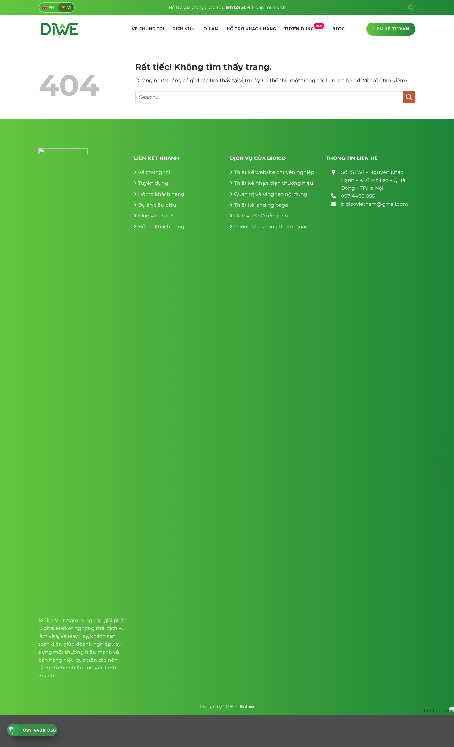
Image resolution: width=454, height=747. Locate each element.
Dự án (211, 29)
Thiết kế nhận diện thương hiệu (273, 183)
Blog (338, 29)
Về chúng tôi (148, 29)
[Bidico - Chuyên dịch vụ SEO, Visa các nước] (59, 29)
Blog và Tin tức (156, 216)
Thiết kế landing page (261, 205)
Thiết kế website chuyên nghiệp (274, 172)
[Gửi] (409, 97)
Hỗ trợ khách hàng (251, 29)
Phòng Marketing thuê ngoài (270, 227)
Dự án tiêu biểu (157, 205)
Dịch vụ (181, 29)
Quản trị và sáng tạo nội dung (270, 194)
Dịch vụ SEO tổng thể (261, 216)
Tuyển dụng (303, 27)
